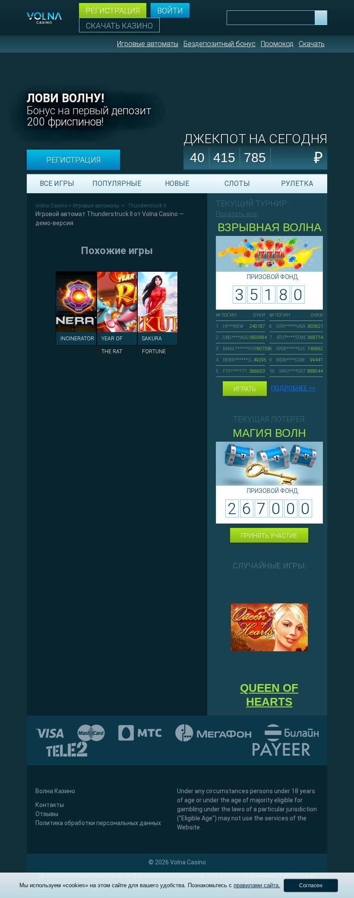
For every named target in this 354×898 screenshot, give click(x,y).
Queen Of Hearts (269, 694)
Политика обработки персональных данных (98, 823)
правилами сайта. (257, 885)
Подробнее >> (293, 388)
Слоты (237, 183)
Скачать (312, 44)
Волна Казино (55, 791)
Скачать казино (119, 25)
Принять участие (269, 535)
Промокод (277, 44)
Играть (245, 389)
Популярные (116, 183)
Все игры (57, 183)
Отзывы (46, 813)
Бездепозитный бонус (219, 44)
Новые (177, 183)
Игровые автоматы (147, 44)
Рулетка (297, 183)
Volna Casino (51, 206)
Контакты (49, 804)
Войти (170, 10)
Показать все (236, 214)
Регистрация (112, 10)
